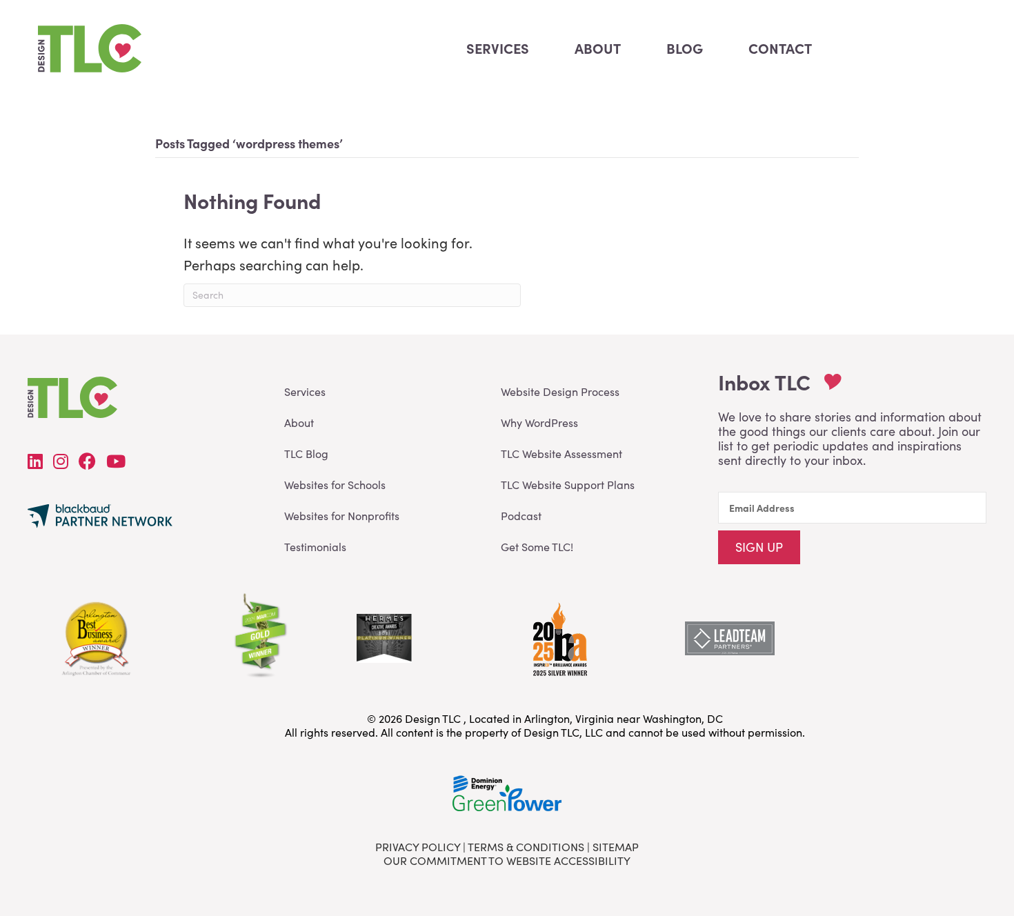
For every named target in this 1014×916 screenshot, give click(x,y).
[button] (759, 547)
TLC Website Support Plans (568, 484)
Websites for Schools (335, 484)
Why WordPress (539, 422)
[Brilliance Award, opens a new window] (559, 635)
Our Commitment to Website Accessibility (507, 860)
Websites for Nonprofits (341, 515)
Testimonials (315, 546)
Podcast (521, 515)
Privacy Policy (417, 846)
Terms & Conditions (526, 846)
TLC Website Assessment (561, 453)
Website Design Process (560, 391)
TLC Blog (306, 453)
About (299, 422)
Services (305, 391)
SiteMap (616, 846)
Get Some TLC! (537, 546)
